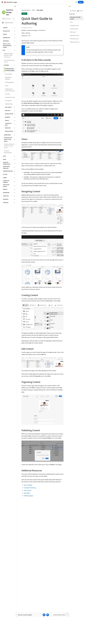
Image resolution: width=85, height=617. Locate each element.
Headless (5, 189)
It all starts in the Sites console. (75, 18)
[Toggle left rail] (15, 6)
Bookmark (74, 10)
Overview (5, 27)
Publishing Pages (28, 496)
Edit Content (73, 32)
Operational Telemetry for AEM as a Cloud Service (9, 145)
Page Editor (27, 493)
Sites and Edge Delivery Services (9, 61)
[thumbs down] (47, 615)
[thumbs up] (44, 615)
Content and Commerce (6, 181)
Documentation (25, 10)
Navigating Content (74, 25)
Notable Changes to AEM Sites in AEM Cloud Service (8, 55)
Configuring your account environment (10, 89)
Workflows (7, 128)
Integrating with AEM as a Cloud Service (8, 139)
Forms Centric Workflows (6, 167)
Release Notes (6, 31)
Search (6, 85)
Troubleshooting (8, 104)
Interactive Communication (6, 163)
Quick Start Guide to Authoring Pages (9, 69)
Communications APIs (8, 171)
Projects (7, 120)
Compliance (5, 202)
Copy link (81, 10)
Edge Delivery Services (6, 185)
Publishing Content (74, 38)
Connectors (6, 196)
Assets (4, 156)
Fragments (7, 117)
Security (5, 34)
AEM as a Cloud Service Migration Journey (7, 45)
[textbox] (8, 18)
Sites (4, 50)
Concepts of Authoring (30, 488)
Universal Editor (9, 113)
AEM (33, 10)
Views (71, 22)
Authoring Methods (9, 82)
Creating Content (74, 29)
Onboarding (6, 41)
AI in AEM (5, 174)
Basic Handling (28, 485)
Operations (5, 199)
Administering (7, 135)
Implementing (6, 192)
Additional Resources (75, 42)
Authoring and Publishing (8, 78)
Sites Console (27, 490)
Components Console (10, 97)
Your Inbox (7, 94)
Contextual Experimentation (8, 151)
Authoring (27, 33)
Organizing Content (74, 35)
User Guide (40, 10)
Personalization (9, 131)
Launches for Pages (8, 124)
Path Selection (8, 100)
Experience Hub (6, 37)
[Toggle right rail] (70, 6)
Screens (5, 177)
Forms (4, 159)
